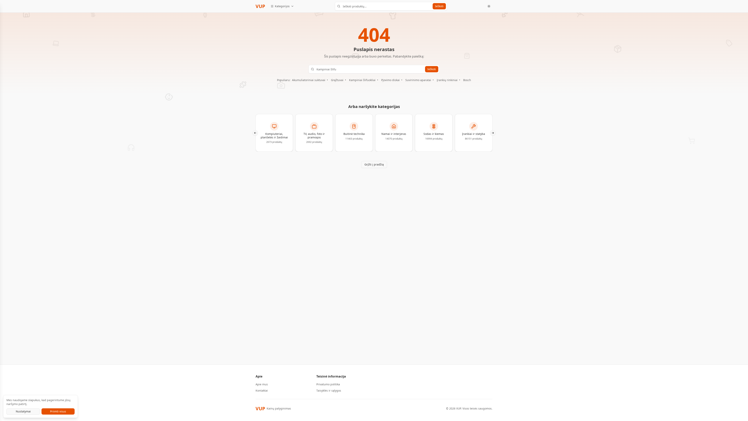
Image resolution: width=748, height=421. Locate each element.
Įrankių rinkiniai (447, 80)
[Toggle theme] (488, 6)
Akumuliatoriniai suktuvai (308, 80)
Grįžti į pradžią (374, 164)
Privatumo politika (328, 384)
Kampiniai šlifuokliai (362, 80)
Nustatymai (23, 411)
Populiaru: (283, 80)
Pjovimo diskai (390, 80)
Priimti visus (58, 411)
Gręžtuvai (337, 80)
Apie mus (262, 384)
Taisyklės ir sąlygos (328, 390)
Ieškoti (439, 6)
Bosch (467, 80)
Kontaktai (262, 390)
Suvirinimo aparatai (418, 80)
